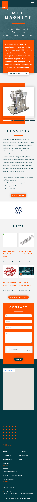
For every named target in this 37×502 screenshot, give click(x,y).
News (21, 459)
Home (5, 451)
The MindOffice (26, 498)
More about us (18, 73)
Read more (18, 195)
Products (7, 455)
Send (18, 359)
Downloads (7, 459)
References (23, 455)
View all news (18, 297)
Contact (6, 463)
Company (22, 451)
